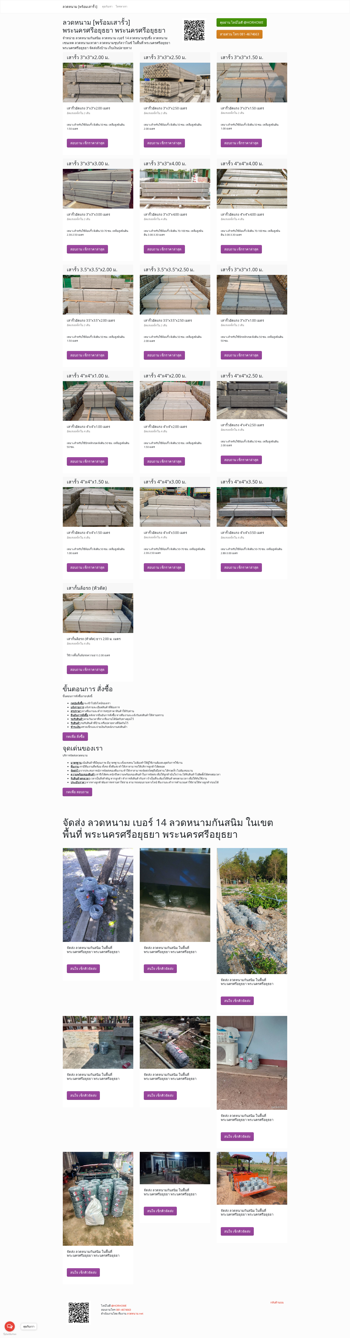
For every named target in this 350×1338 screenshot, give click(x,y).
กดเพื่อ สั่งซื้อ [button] (75, 736)
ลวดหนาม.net (135, 1313)
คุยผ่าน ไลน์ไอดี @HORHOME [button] (241, 22)
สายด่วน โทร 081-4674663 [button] (239, 34)
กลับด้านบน (277, 1302)
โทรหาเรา (121, 6)
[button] (194, 30)
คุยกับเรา (107, 6)
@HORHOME (119, 1305)
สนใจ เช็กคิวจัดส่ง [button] (83, 968)
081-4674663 (123, 1309)
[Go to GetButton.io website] (9, 1334)
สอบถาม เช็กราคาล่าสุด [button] (87, 143)
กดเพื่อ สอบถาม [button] (77, 792)
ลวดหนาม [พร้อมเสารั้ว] (80, 6)
